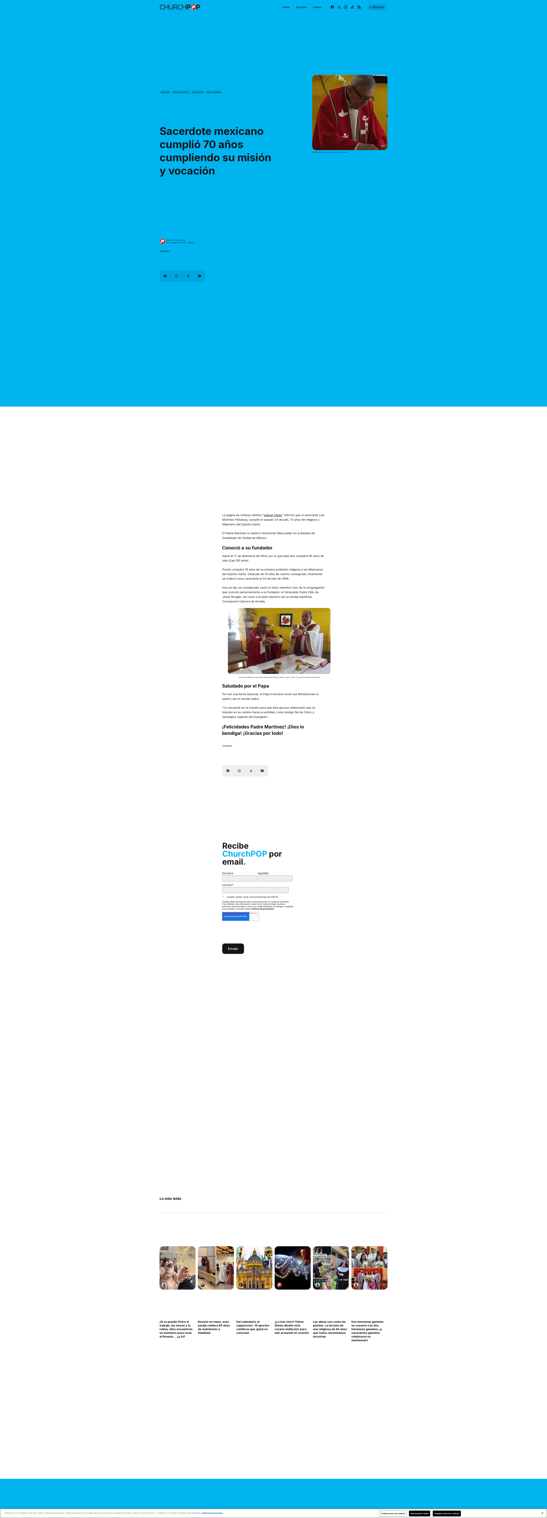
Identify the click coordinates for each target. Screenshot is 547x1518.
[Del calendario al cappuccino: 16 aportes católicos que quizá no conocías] (254, 1268)
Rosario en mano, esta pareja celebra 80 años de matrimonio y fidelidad (214, 1327)
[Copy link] (199, 276)
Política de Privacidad (212, 1513)
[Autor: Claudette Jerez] (241, 1285)
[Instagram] (345, 7)
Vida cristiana (214, 92)
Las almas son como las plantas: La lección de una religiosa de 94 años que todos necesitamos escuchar (330, 1329)
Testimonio (197, 92)
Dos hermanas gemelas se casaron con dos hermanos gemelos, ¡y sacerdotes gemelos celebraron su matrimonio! (367, 1331)
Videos (317, 7)
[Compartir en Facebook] (165, 276)
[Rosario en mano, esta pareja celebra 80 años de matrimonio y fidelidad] (216, 1268)
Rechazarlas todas (420, 1513)
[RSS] (359, 7)
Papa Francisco (181, 92)
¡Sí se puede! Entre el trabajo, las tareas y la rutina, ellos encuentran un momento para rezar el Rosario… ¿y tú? (176, 1329)
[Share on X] (188, 276)
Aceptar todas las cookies (446, 1513)
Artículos (301, 7)
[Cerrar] (542, 1513)
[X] (339, 7)
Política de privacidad (263, 909)
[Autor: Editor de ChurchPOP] (162, 241)
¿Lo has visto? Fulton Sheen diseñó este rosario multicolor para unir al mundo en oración (292, 1327)
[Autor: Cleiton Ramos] (202, 1285)
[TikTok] (352, 7)
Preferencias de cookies (393, 1513)
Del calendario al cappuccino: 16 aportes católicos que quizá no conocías (252, 1327)
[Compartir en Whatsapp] (176, 276)
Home (285, 7)
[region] (273, 1513)
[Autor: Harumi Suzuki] (164, 1285)
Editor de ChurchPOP (176, 240)
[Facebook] (332, 7)
